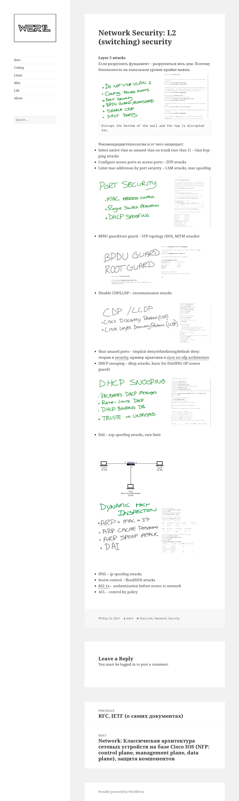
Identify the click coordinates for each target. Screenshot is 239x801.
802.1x (104, 585)
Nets (17, 60)
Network (160, 618)
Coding (19, 68)
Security (174, 618)
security (121, 357)
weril (129, 618)
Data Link (146, 618)
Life (17, 90)
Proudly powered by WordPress (121, 792)
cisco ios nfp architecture (188, 357)
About (18, 98)
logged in (128, 664)
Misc (17, 83)
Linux (18, 75)
